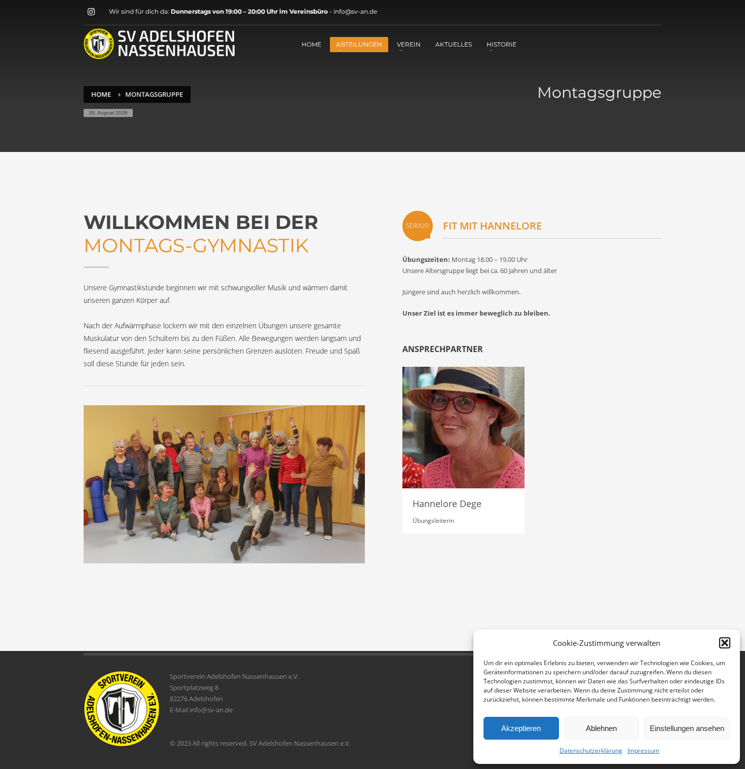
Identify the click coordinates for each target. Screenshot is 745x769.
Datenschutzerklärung (591, 750)
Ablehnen (601, 728)
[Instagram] (91, 11)
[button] (725, 643)
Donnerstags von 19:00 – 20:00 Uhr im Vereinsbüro (250, 11)
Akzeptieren (521, 728)
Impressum (643, 750)
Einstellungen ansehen (687, 728)
